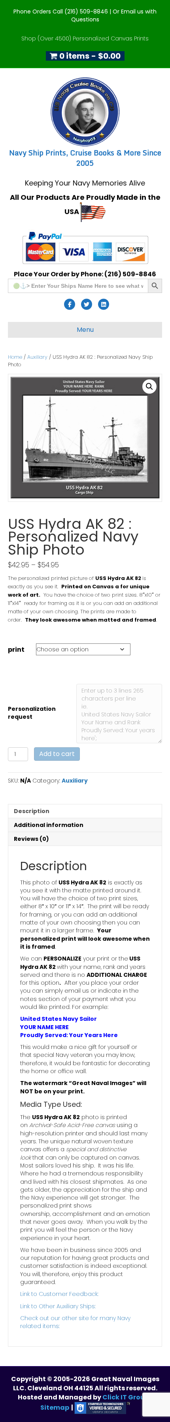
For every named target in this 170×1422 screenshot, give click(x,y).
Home (15, 357)
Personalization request (32, 713)
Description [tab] (31, 811)
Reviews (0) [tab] (31, 839)
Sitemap (54, 1407)
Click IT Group (126, 1397)
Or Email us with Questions (114, 15)
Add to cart (57, 753)
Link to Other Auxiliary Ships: (58, 1306)
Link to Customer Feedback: (59, 1294)
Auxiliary (37, 357)
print (16, 649)
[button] (149, 386)
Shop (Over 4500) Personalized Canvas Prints (85, 38)
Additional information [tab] (48, 825)
